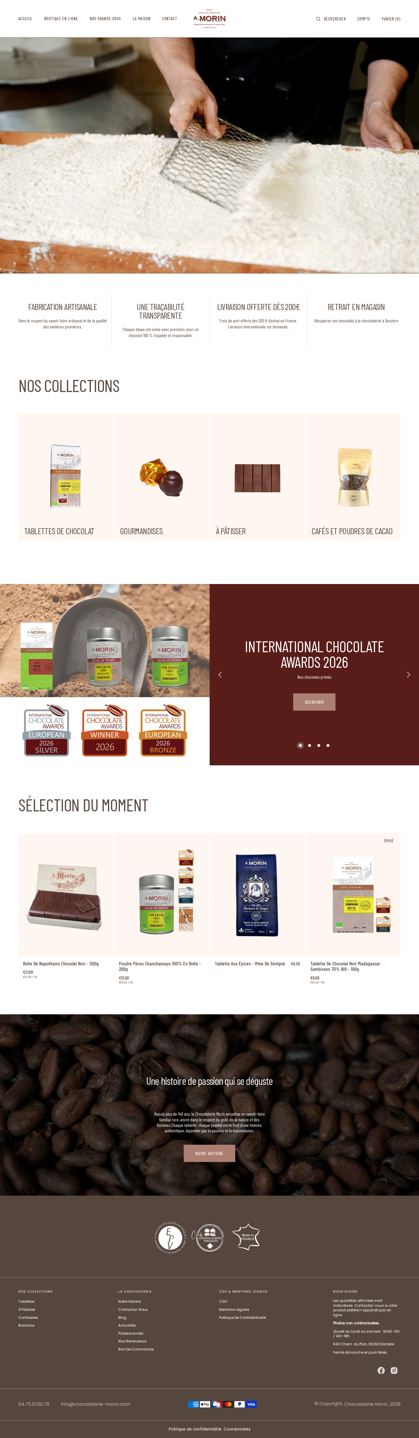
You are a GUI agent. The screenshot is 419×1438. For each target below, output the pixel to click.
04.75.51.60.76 (34, 1404)
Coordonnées (237, 1429)
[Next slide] (408, 674)
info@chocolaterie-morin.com (95, 1404)
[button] (331, 18)
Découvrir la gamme (314, 704)
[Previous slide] (220, 674)
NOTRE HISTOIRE (209, 1153)
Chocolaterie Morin (366, 1404)
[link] (65, 894)
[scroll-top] (405, 1424)
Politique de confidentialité (195, 1429)
